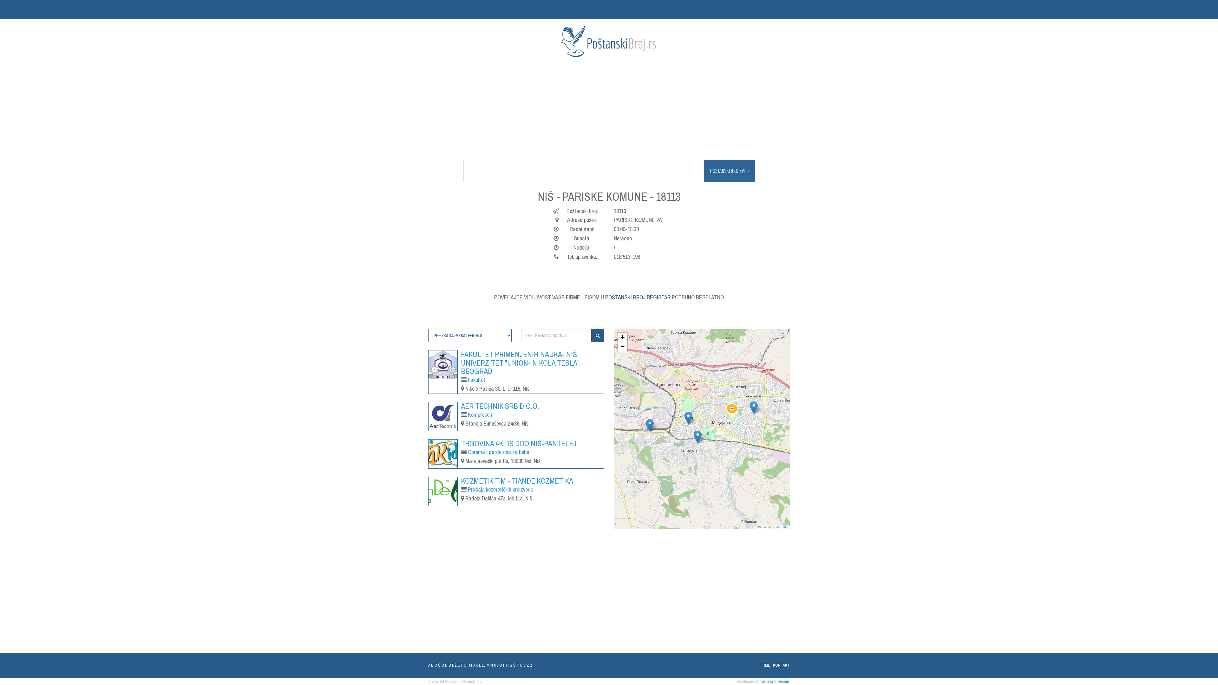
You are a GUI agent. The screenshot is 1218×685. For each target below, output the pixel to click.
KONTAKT (781, 665)
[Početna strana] (609, 41)
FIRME (765, 665)
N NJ (494, 665)
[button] (732, 409)
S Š (512, 665)
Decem (783, 681)
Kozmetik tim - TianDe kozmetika (517, 481)
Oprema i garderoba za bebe (498, 452)
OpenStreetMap (780, 527)
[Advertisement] (609, 109)
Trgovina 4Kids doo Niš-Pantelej (519, 443)
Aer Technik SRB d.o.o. (500, 406)
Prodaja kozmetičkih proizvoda (501, 489)
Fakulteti (477, 380)
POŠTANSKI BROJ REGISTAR (638, 297)
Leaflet (763, 527)
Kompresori (480, 415)
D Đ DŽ (451, 665)
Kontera (767, 681)
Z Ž (529, 665)
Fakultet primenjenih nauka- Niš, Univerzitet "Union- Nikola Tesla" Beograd (520, 362)
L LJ (482, 665)
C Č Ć (439, 665)
